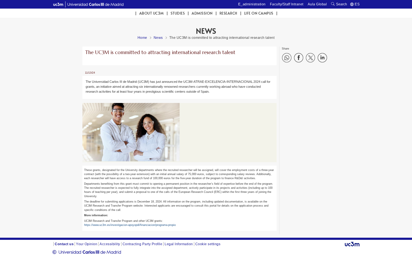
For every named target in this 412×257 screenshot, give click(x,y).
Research (228, 13)
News (158, 37)
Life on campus (258, 13)
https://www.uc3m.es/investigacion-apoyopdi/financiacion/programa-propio (130, 225)
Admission (202, 13)
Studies (178, 13)
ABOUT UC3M (151, 13)
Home (142, 37)
